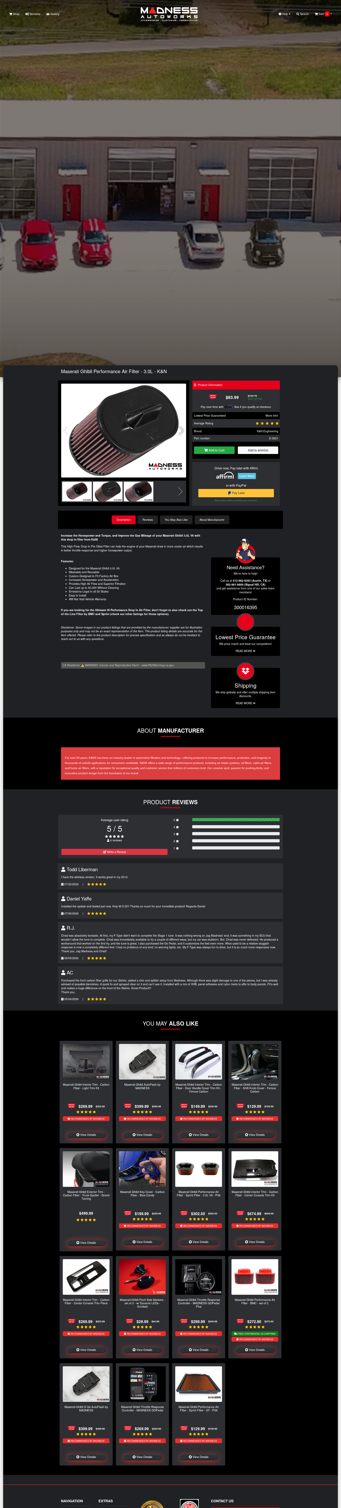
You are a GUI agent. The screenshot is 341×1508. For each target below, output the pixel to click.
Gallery (54, 14)
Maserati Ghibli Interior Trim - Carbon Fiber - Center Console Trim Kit (255, 1193)
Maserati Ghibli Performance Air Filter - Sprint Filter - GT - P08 (199, 1408)
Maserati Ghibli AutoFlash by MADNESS (142, 1086)
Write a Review (116, 852)
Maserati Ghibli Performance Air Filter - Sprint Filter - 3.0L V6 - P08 (198, 1193)
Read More (244, 651)
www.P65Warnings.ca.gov (158, 665)
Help (285, 14)
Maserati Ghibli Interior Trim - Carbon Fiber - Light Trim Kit (86, 1086)
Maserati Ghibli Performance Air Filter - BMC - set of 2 (255, 1301)
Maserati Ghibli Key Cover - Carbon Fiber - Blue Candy (142, 1193)
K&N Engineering (267, 431)
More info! (272, 415)
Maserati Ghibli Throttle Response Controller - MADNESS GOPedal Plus (198, 1303)
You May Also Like (176, 520)
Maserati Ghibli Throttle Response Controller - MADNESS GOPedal (142, 1408)
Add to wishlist (258, 450)
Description (124, 520)
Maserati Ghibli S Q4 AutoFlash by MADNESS (86, 1408)
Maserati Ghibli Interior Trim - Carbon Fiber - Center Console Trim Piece (86, 1301)
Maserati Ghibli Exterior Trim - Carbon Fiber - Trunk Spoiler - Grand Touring (86, 1195)
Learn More (247, 476)
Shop (16, 14)
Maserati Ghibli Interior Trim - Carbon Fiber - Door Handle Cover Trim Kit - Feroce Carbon (198, 1087)
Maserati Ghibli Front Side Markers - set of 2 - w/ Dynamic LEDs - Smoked (142, 1303)
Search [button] (304, 14)
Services (34, 14)
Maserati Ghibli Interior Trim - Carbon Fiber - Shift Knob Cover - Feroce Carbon (255, 1087)
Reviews (147, 520)
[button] (181, 430)
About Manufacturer (212, 520)
